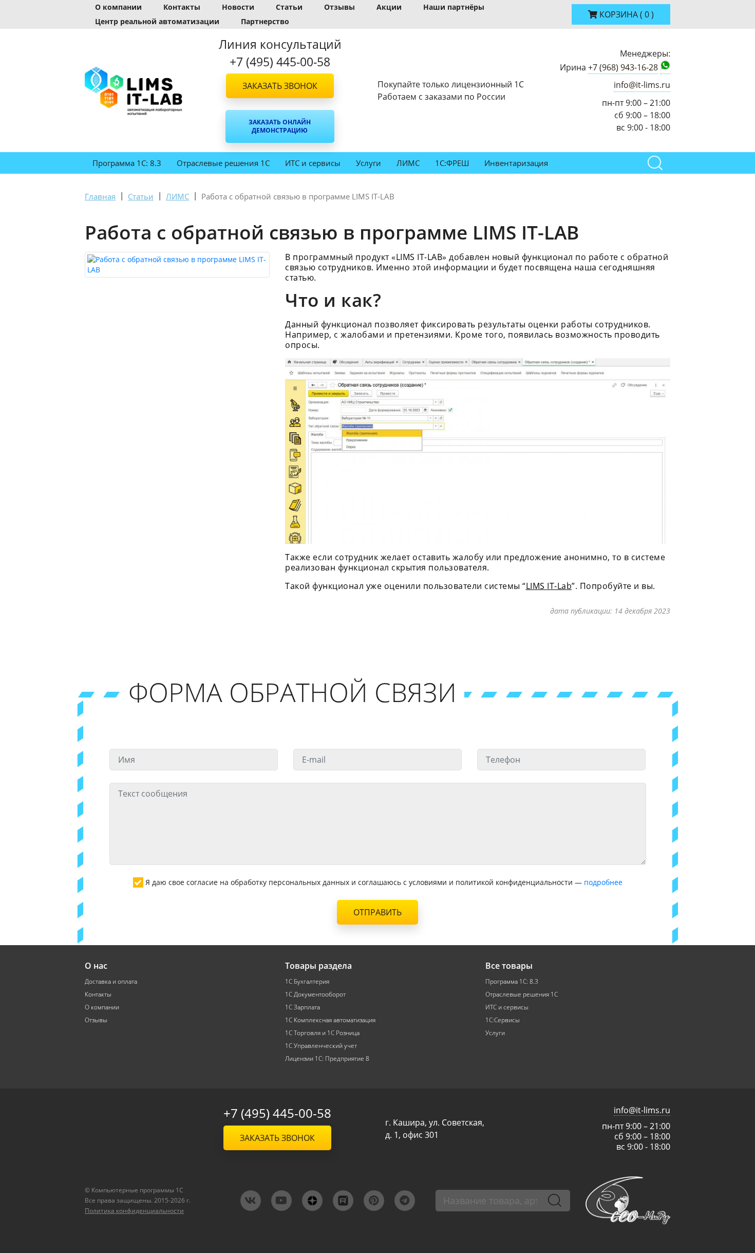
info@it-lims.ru (642, 84)
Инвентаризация (516, 163)
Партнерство (265, 21)
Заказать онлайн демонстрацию (280, 126)
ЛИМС (408, 163)
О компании (118, 7)
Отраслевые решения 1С (223, 163)
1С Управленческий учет (321, 1045)
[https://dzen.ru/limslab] (312, 1200)
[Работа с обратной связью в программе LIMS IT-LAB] (177, 265)
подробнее (603, 882)
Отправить (377, 912)
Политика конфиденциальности (134, 1210)
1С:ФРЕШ (452, 163)
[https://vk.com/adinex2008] (250, 1200)
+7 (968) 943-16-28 (623, 67)
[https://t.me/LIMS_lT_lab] (404, 1200)
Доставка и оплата (111, 981)
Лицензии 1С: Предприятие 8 (327, 1058)
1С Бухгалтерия (307, 981)
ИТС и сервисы (313, 163)
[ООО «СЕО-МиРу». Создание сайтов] (628, 1200)
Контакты (181, 7)
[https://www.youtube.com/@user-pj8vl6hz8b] (281, 1200)
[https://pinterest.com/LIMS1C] (374, 1200)
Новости (238, 7)
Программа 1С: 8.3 (126, 163)
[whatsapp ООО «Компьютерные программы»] (665, 67)
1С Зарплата (302, 1007)
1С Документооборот (315, 994)
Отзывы (339, 7)
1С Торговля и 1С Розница (322, 1032)
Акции (389, 7)
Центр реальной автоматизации (157, 21)
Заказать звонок (279, 85)
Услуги (368, 163)
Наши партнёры (453, 7)
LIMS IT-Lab (549, 586)
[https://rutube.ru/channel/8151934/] (343, 1200)
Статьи (289, 7)
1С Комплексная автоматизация (330, 1020)
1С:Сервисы (502, 1020)
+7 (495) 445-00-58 (277, 1112)
